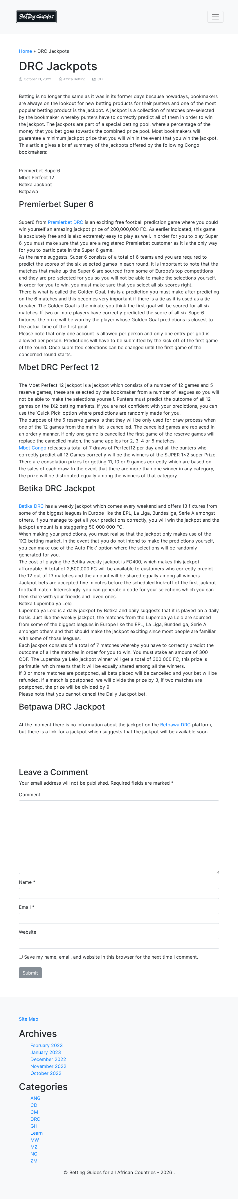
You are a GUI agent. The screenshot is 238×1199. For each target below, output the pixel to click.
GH (33, 1126)
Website (27, 932)
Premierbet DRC (65, 222)
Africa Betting (74, 79)
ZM (33, 1161)
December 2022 (48, 1059)
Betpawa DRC (175, 725)
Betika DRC (31, 506)
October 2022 (46, 1073)
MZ (33, 1147)
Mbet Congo (32, 448)
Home (25, 51)
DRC (35, 1119)
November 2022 (48, 1066)
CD (100, 79)
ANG (35, 1098)
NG (33, 1154)
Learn (36, 1133)
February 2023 (46, 1045)
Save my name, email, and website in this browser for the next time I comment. (111, 957)
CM (34, 1112)
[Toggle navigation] (215, 17)
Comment (29, 794)
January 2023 (45, 1052)
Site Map (28, 1019)
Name (25, 882)
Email (25, 907)
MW (34, 1140)
